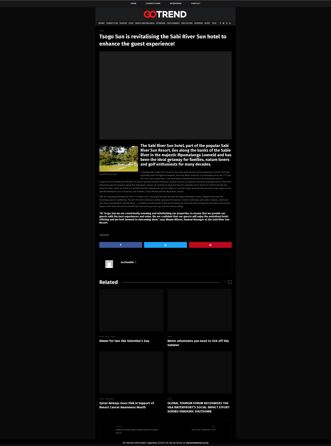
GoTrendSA (127, 262)
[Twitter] (223, 23)
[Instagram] (226, 23)
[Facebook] (220, 23)
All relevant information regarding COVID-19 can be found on (165, 442)
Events (101, 336)
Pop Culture (187, 23)
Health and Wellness (144, 23)
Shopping (198, 23)
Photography (173, 23)
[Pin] (210, 245)
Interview (160, 23)
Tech (214, 23)
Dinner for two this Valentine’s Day (124, 341)
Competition (112, 23)
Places (101, 31)
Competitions (153, 3)
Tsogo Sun (104, 235)
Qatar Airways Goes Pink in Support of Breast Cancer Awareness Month (126, 405)
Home (133, 3)
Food (131, 23)
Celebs (101, 23)
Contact (195, 3)
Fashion (123, 23)
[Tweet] (165, 245)
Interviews (176, 3)
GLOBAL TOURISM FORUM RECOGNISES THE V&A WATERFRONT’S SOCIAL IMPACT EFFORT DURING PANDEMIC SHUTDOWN (198, 407)
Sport (207, 23)
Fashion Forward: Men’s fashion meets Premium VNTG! (137, 429)
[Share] (120, 245)
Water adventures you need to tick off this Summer (198, 343)
